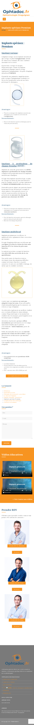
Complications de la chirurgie (12, 400)
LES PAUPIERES (7, 685)
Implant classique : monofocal (13, 397)
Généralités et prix (9, 392)
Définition (7, 391)
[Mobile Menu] (4, 19)
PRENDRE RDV (7, 693)
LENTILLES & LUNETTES (10, 679)
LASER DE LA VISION (8, 682)
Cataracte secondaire (10, 402)
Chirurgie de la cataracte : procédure (15, 394)
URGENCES (6, 690)
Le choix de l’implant (10, 396)
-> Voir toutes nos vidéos (22, 499)
